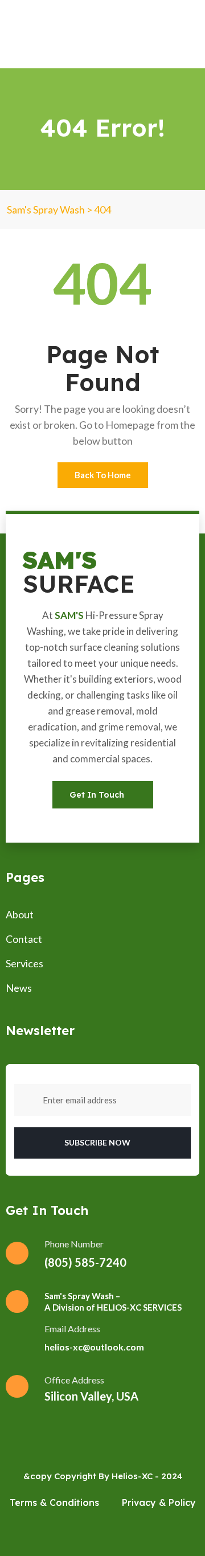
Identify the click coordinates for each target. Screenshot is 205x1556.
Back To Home (103, 475)
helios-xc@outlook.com (94, 1346)
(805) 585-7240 (85, 1262)
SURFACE (79, 572)
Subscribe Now (98, 1142)
